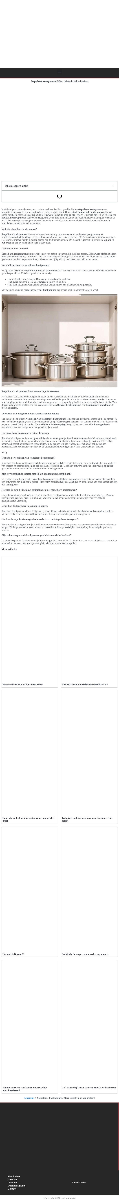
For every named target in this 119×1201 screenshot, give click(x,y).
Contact (12, 1188)
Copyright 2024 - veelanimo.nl (59, 1198)
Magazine (29, 1098)
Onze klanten (79, 1182)
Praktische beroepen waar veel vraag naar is (85, 954)
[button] (59, 71)
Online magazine (16, 1185)
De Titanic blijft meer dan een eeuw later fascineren (89, 1087)
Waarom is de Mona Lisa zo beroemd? (22, 684)
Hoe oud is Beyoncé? (13, 954)
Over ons (12, 1182)
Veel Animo (14, 1176)
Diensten (12, 1179)
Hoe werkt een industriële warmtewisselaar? (85, 684)
